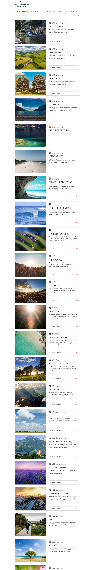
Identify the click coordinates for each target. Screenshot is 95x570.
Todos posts (17, 15)
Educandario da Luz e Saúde (21, 5)
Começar (25, 15)
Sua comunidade (34, 15)
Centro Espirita (21, 8)
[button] (78, 16)
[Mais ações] (77, 23)
